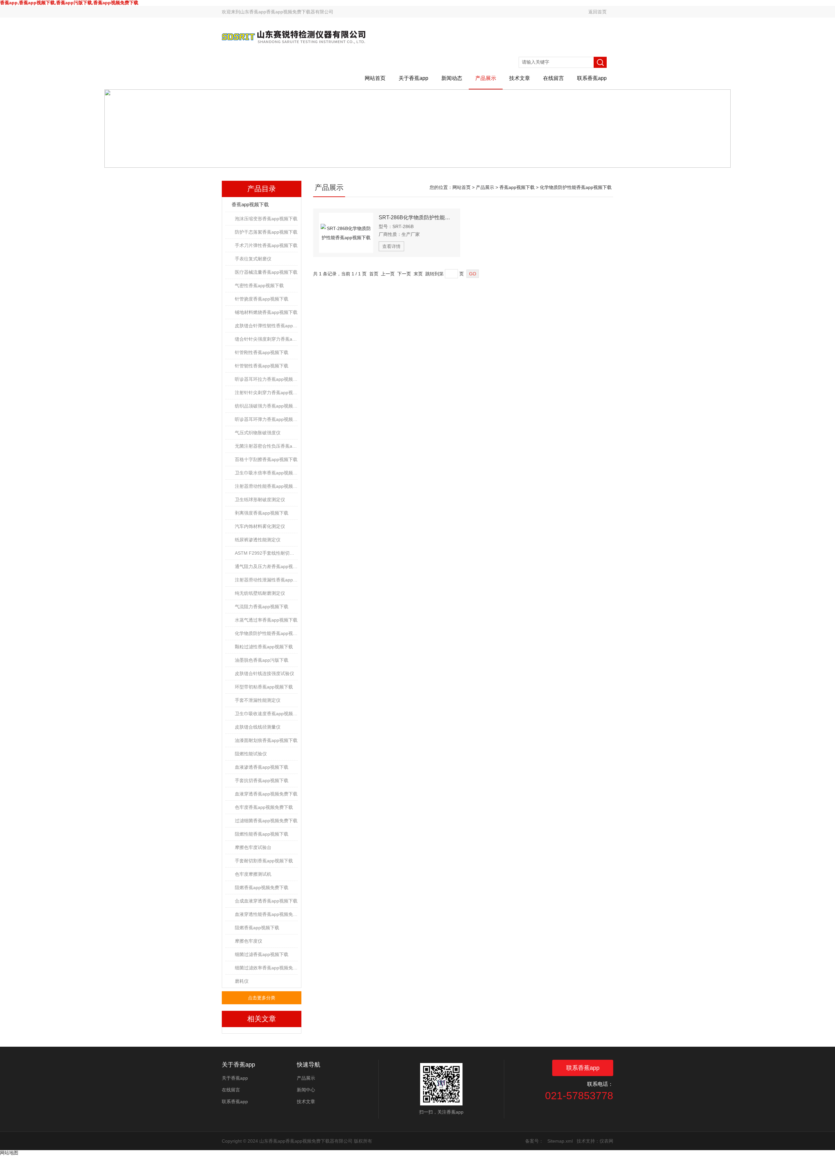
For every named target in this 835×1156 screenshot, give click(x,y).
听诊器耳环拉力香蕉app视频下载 (266, 379)
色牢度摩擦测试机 (253, 874)
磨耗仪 (242, 981)
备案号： (534, 1141)
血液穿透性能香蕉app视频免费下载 (266, 914)
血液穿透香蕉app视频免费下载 (266, 793)
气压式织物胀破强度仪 (258, 432)
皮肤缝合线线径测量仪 (258, 727)
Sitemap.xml (560, 1141)
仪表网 (606, 1141)
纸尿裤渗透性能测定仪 (258, 539)
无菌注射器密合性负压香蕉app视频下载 (266, 446)
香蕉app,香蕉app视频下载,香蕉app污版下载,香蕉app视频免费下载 (69, 2)
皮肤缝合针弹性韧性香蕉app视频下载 (266, 325)
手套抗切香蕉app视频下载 (261, 780)
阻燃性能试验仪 (251, 753)
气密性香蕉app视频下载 (259, 285)
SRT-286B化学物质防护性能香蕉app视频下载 (416, 217)
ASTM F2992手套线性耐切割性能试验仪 (266, 553)
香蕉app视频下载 (250, 204)
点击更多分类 (261, 997)
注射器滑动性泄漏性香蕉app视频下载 (266, 579)
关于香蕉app (413, 78)
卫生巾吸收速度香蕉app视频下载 (266, 713)
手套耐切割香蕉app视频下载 (264, 860)
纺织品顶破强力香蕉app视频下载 (266, 405)
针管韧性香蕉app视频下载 (261, 365)
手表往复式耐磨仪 (253, 258)
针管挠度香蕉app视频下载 (261, 298)
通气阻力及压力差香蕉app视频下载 (266, 566)
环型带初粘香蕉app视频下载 (264, 686)
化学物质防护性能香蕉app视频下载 (266, 633)
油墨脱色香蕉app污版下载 (261, 660)
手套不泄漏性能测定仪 (258, 700)
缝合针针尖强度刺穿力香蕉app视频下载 (266, 339)
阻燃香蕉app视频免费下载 (261, 887)
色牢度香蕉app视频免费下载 (264, 807)
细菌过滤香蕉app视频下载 (261, 954)
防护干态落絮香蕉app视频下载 (266, 232)
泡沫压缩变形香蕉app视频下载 (266, 218)
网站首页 (375, 78)
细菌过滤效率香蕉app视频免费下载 (266, 967)
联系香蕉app (592, 78)
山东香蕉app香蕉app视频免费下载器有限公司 (286, 11)
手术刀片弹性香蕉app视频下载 (266, 245)
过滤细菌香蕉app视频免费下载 (266, 820)
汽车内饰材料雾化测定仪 (260, 526)
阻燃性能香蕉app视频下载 (261, 834)
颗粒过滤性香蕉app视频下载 (264, 646)
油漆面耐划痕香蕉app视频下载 (266, 740)
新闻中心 (306, 1089)
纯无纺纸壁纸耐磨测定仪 (260, 593)
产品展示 (485, 78)
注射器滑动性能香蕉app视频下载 (266, 486)
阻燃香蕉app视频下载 (257, 927)
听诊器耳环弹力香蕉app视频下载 (266, 419)
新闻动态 (451, 78)
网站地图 (9, 1152)
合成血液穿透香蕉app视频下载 (266, 900)
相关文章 (261, 1019)
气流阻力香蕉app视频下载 (261, 606)
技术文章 (519, 78)
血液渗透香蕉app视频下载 (261, 767)
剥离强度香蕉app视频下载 (261, 513)
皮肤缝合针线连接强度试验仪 (264, 673)
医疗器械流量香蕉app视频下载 (266, 272)
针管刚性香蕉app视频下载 (261, 352)
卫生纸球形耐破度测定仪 (260, 499)
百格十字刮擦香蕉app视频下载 (266, 459)
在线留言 (553, 78)
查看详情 (391, 246)
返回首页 (597, 11)
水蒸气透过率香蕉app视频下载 (266, 620)
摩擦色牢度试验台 (253, 847)
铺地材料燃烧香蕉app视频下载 (266, 312)
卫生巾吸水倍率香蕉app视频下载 (266, 472)
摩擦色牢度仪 (248, 941)
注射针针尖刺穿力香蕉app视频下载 (266, 392)
